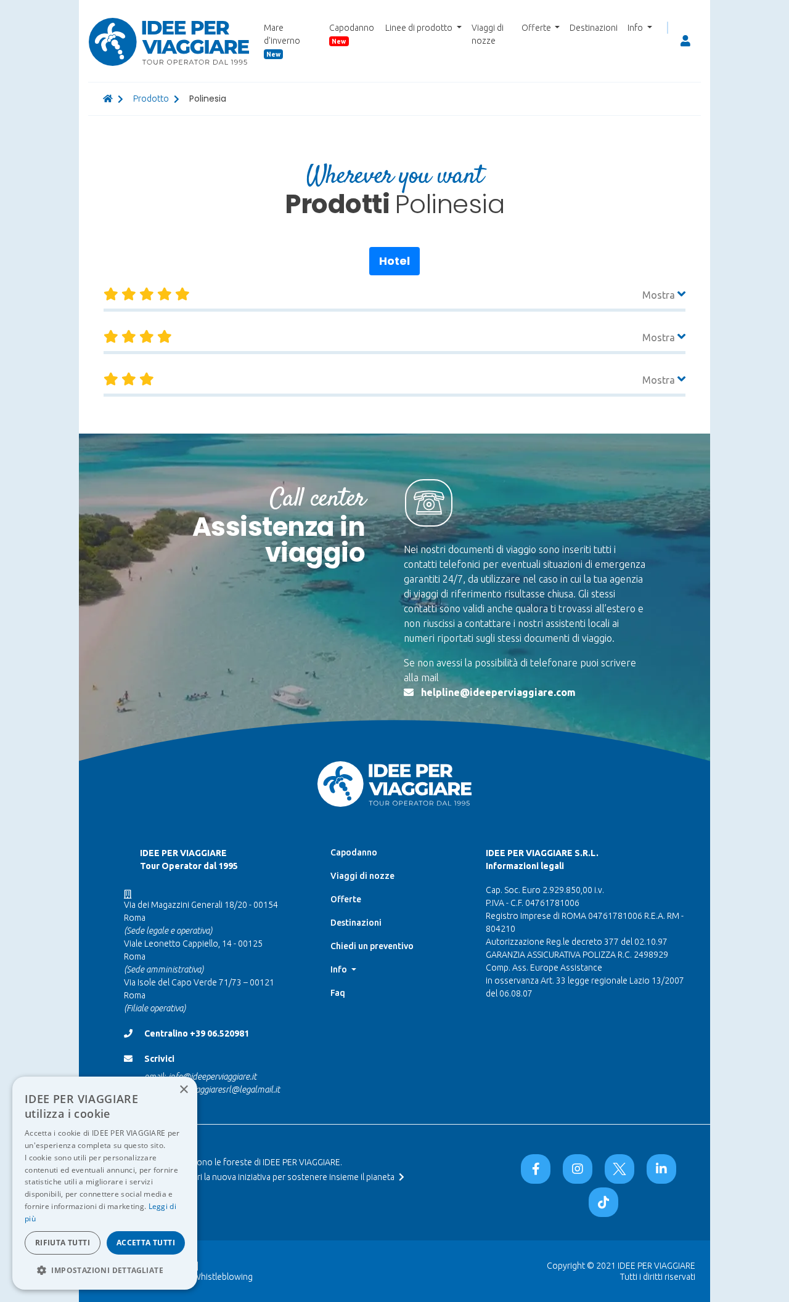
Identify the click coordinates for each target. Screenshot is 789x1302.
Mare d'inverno (282, 40)
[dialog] (104, 1183)
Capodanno (351, 34)
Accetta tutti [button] (146, 1242)
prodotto (151, 98)
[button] (105, 1270)
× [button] (183, 1089)
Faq (337, 993)
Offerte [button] (537, 28)
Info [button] (636, 28)
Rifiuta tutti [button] (62, 1242)
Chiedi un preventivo (372, 946)
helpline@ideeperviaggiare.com (498, 692)
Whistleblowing (223, 1277)
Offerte (345, 899)
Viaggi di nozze (488, 34)
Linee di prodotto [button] (419, 28)
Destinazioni (594, 28)
